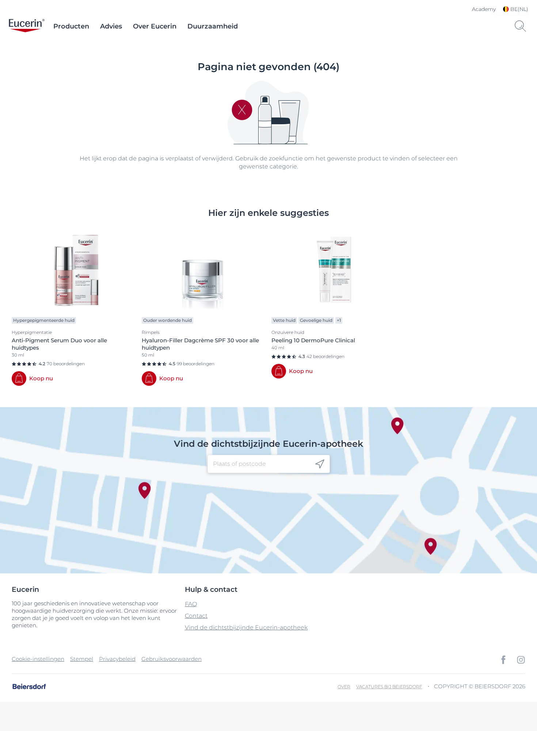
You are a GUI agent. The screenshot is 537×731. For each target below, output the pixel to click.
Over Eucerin (154, 26)
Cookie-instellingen (38, 658)
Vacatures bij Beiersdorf (389, 686)
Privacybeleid (117, 658)
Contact (196, 615)
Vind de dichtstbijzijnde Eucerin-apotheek (246, 627)
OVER (344, 686)
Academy (484, 9)
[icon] (319, 464)
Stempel (81, 658)
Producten (71, 26)
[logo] (27, 26)
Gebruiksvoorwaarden (171, 658)
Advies (111, 26)
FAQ (191, 604)
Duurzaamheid (212, 26)
